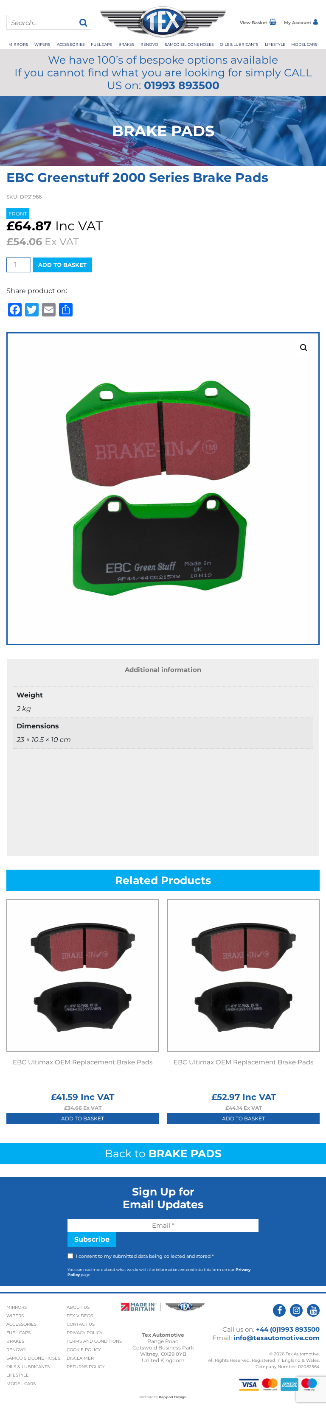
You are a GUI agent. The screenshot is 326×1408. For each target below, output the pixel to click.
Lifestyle (275, 44)
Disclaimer (80, 1358)
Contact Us (81, 1324)
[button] (304, 347)
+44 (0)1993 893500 (288, 1329)
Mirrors (18, 44)
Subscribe (92, 1239)
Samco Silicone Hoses (189, 44)
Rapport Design (173, 1397)
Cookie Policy (84, 1349)
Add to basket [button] (82, 1118)
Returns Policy (85, 1366)
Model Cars (304, 44)
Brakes (126, 44)
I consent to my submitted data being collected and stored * (145, 1256)
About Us (78, 1307)
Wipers (42, 44)
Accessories (71, 44)
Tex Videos (80, 1315)
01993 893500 (181, 85)
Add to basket (62, 264)
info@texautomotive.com (276, 1338)
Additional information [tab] (163, 670)
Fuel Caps (101, 44)
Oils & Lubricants (239, 44)
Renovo (149, 44)
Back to (163, 1153)
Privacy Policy (84, 1332)
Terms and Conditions (94, 1341)
